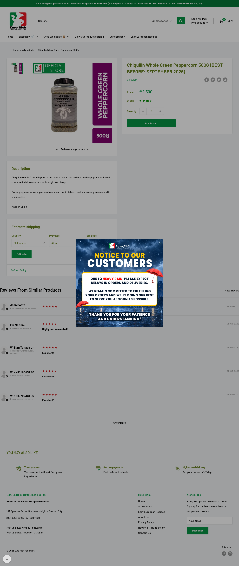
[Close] (160, 243)
